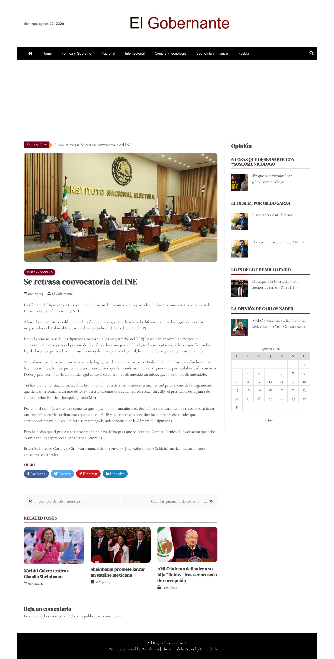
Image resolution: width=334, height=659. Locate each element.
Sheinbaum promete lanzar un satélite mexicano (118, 572)
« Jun (269, 419)
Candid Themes (212, 648)
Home (47, 53)
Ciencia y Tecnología (171, 53)
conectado (67, 616)
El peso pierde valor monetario (59, 501)
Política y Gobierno (76, 53)
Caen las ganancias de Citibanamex (179, 501)
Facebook (37, 473)
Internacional (135, 53)
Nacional (108, 53)
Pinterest (89, 473)
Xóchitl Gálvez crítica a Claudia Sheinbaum (47, 574)
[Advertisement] (167, 94)
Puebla (244, 53)
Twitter (64, 473)
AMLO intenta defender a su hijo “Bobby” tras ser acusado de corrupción (187, 575)
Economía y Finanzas (213, 53)
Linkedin (116, 473)
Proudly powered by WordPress (134, 648)
